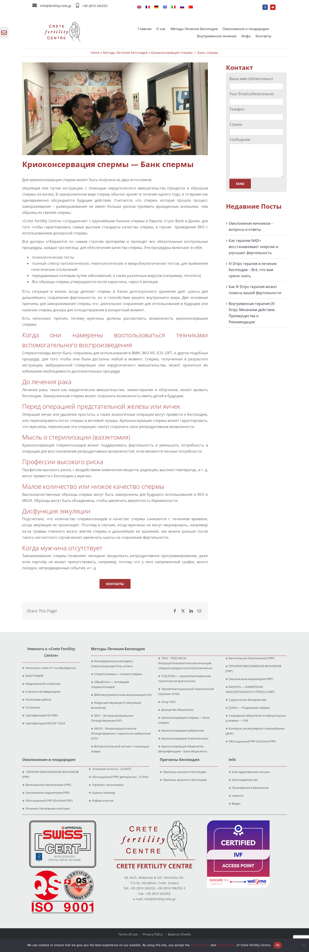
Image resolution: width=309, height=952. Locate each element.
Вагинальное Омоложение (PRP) (252, 658)
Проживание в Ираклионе (250, 788)
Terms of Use (200, 945)
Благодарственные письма (251, 772)
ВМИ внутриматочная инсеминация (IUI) (123, 695)
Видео (236, 803)
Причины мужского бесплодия (185, 780)
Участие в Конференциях (43, 692)
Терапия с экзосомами (108, 785)
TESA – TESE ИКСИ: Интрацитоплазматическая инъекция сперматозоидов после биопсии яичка (185, 663)
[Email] (199, 611)
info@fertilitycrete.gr (55, 6)
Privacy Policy (153, 934)
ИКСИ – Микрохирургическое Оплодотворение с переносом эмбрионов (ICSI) (120, 733)
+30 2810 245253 (94, 6)
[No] (303, 945)
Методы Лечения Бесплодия (125, 52)
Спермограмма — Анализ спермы (118, 674)
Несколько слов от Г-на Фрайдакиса (50, 668)
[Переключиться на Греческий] (165, 7)
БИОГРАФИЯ (34, 676)
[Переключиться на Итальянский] (173, 7)
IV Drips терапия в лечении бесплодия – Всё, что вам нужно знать (253, 269)
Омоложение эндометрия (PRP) (251, 679)
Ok (278, 945)
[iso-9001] (63, 870)
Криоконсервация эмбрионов (182, 730)
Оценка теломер (103, 793)
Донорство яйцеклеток (177, 710)
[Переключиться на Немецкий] (156, 7)
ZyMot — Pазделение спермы (249, 708)
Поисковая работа (38, 699)
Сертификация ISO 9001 (41, 715)
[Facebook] (175, 611)
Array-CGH (168, 702)
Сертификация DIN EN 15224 (45, 723)
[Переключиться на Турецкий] (191, 7)
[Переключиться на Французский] (148, 7)
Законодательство (245, 780)
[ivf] (238, 822)
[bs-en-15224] (63, 822)
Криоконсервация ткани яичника (184, 738)
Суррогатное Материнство (247, 700)
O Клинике (32, 707)
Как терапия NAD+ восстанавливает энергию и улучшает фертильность (253, 246)
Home (95, 52)
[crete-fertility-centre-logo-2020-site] (62, 23)
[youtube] (273, 7)
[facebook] (265, 7)
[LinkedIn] (191, 611)
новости (237, 796)
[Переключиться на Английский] (139, 7)
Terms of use (128, 934)
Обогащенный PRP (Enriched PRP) (252, 741)
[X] (183, 611)
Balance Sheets (179, 934)
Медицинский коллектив (42, 684)
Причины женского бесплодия (184, 772)
